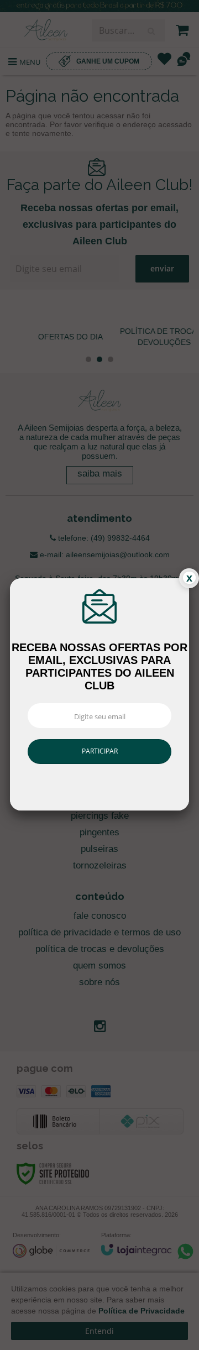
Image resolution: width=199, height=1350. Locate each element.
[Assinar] (99, 751)
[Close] (189, 578)
